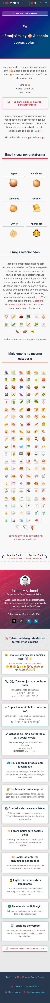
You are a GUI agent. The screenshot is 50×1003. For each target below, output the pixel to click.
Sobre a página (14, 614)
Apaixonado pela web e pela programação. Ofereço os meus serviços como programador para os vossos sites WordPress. (25, 603)
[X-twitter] (14, 621)
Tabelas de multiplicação (25, 906)
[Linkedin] (29, 621)
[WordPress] (36, 621)
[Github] (21, 621)
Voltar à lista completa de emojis (27, 137)
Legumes (25, 339)
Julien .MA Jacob (25, 591)
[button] (46, 3)
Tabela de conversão (25, 925)
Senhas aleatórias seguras (25, 789)
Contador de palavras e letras (25, 808)
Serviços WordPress (32, 614)
